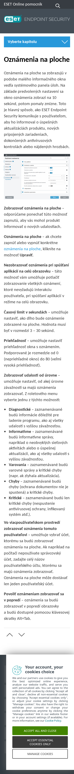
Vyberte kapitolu (22, 42)
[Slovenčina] (67, 5)
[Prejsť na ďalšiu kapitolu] (21, 635)
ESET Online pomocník (23, 4)
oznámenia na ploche (22, 249)
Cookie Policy (53, 725)
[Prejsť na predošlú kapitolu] (9, 635)
